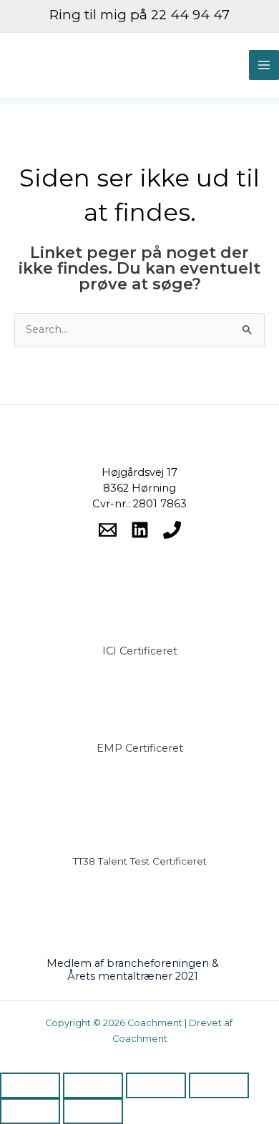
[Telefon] (172, 529)
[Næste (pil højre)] (93, 1111)
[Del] (156, 1085)
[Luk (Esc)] (219, 1085)
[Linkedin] (139, 529)
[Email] (107, 529)
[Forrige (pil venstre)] (30, 1111)
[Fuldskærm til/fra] (93, 1085)
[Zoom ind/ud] (30, 1085)
